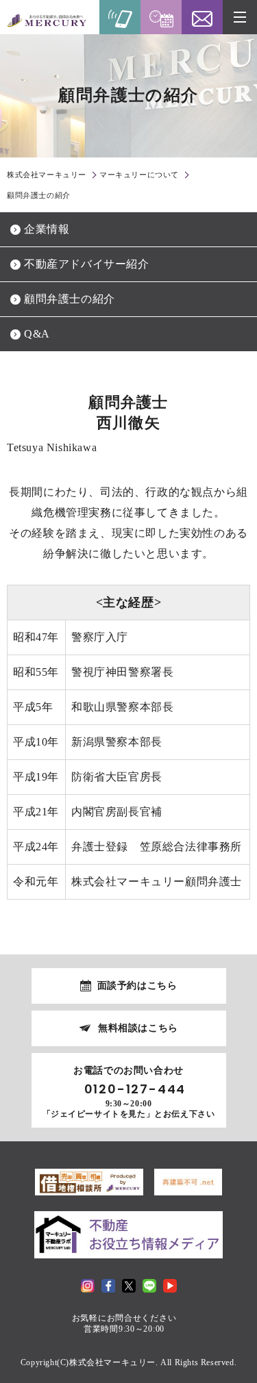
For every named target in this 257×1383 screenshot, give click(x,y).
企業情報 (46, 229)
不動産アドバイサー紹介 (86, 264)
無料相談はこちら (138, 1028)
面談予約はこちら (137, 985)
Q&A (37, 334)
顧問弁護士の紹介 (69, 299)
